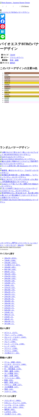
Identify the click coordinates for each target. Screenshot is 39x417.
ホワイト (20, 57)
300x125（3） (9, 314)
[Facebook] (19, 21)
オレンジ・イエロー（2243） (15, 337)
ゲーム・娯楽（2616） (13, 362)
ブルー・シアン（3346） (13, 335)
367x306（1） (9, 324)
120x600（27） (10, 283)
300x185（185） (10, 274)
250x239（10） (10, 296)
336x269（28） (10, 281)
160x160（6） (9, 303)
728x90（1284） (10, 260)
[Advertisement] (19, 124)
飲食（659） (9, 380)
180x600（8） (9, 301)
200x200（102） (10, 278)
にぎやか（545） (10, 412)
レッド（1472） (10, 346)
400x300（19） (10, 290)
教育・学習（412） (11, 382)
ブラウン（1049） (11, 351)
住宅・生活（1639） (12, 367)
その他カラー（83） (12, 353)
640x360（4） (9, 310)
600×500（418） (10, 269)
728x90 (12, 55)
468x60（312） (10, 272)
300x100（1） (9, 321)
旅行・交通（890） (11, 376)
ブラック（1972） (11, 339)
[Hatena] (19, 31)
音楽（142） (9, 389)
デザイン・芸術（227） (13, 385)
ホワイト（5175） (11, 333)
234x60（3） (9, 317)
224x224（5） (9, 308)
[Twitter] (19, 16)
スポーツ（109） (10, 391)
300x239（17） (10, 292)
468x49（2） (9, 319)
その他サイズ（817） (12, 265)
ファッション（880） (12, 378)
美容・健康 (14, 60)
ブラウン (13, 57)
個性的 (12, 63)
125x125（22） (10, 287)
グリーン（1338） (11, 348)
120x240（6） (9, 305)
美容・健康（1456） (12, 371)
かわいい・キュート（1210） (15, 403)
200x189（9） (9, 299)
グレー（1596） (10, 342)
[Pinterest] (19, 26)
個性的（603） (10, 409)
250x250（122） (10, 276)
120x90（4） (9, 312)
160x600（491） (10, 267)
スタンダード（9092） (13, 400)
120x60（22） (9, 285)
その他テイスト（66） (13, 414)
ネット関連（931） (11, 373)
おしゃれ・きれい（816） (14, 407)
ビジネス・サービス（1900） (15, 364)
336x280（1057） (10, 263)
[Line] (19, 36)
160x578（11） (10, 294)
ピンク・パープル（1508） (14, 344)
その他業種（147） (11, 387)
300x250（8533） (10, 258)
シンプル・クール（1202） (14, 405)
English (10, 6)
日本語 (16, 6)
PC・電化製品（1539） (13, 369)
